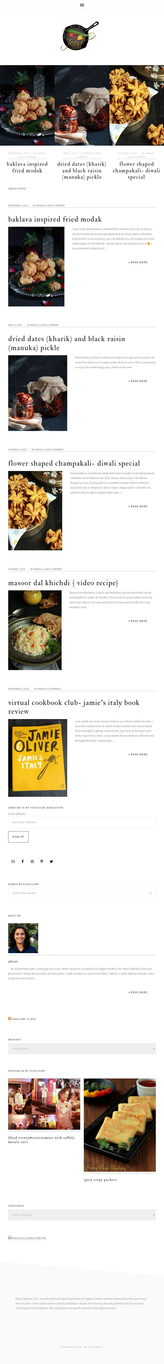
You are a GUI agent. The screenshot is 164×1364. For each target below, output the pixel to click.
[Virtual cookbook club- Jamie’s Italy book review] (37, 759)
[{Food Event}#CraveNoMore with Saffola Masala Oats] (44, 1104)
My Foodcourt (82, 35)
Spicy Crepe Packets (100, 1180)
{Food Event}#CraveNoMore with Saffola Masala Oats (41, 1140)
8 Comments (54, 689)
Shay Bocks (95, 1347)
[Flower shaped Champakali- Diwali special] (136, 106)
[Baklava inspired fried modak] (27, 106)
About (13, 961)
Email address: (17, 813)
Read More (139, 262)
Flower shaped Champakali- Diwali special (136, 170)
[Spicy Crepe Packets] (120, 1126)
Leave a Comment (27, 157)
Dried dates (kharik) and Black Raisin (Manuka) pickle (82, 170)
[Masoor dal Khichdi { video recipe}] (35, 631)
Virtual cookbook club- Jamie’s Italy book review (74, 707)
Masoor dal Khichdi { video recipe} (63, 583)
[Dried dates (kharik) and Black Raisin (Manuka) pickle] (82, 106)
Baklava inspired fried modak (27, 167)
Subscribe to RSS (24, 1019)
